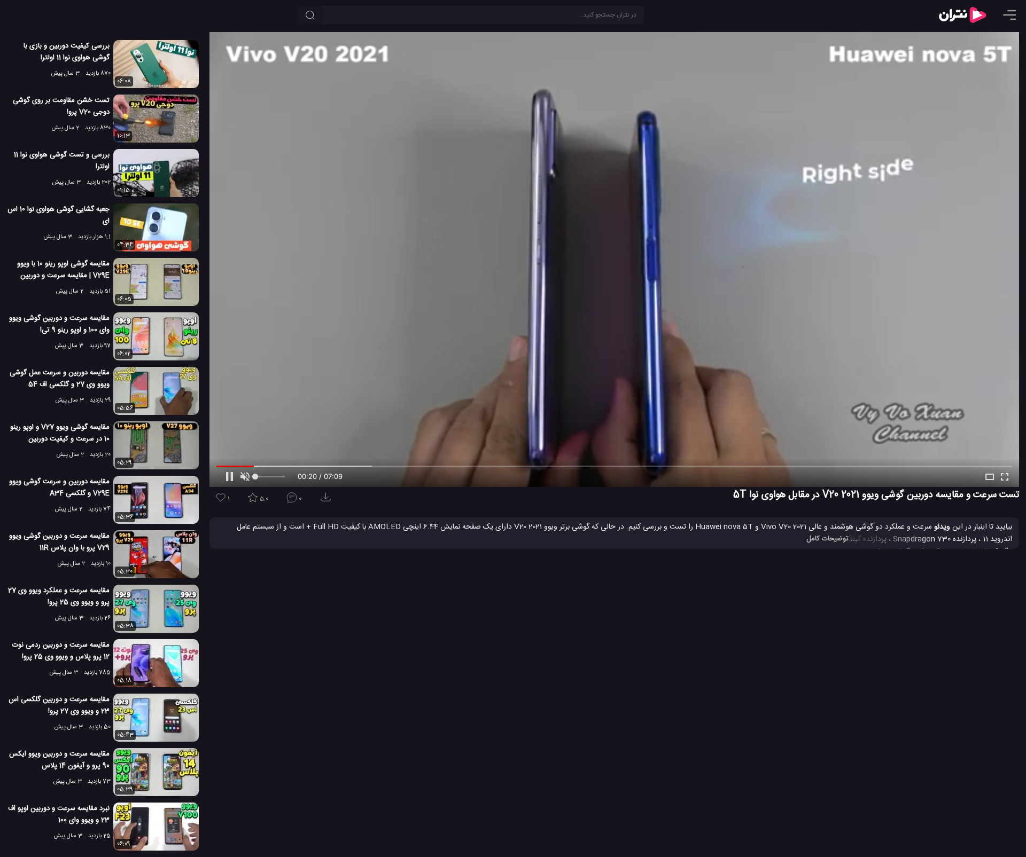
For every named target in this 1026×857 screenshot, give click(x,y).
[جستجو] (310, 15)
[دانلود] (327, 500)
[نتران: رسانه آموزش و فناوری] (962, 15)
